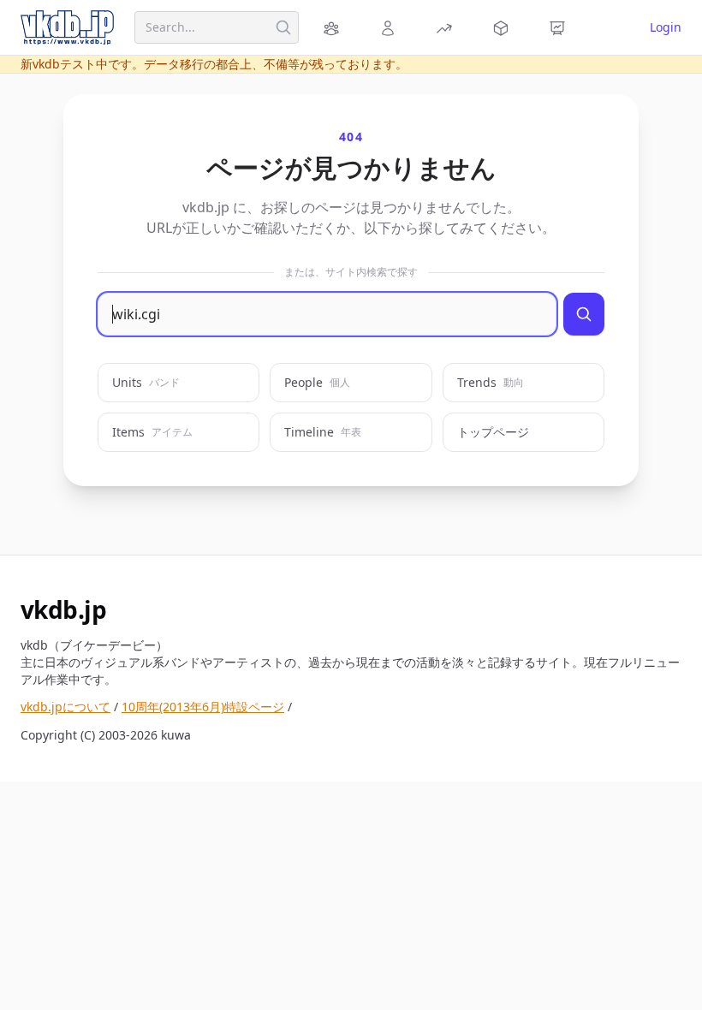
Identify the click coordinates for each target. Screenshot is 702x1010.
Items (152, 432)
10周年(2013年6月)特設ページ (203, 706)
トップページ (493, 432)
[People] (390, 27)
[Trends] (446, 27)
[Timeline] (559, 27)
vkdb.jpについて (65, 706)
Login (665, 27)
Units (146, 382)
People (317, 382)
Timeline (322, 432)
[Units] (333, 27)
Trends (490, 382)
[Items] (503, 27)
